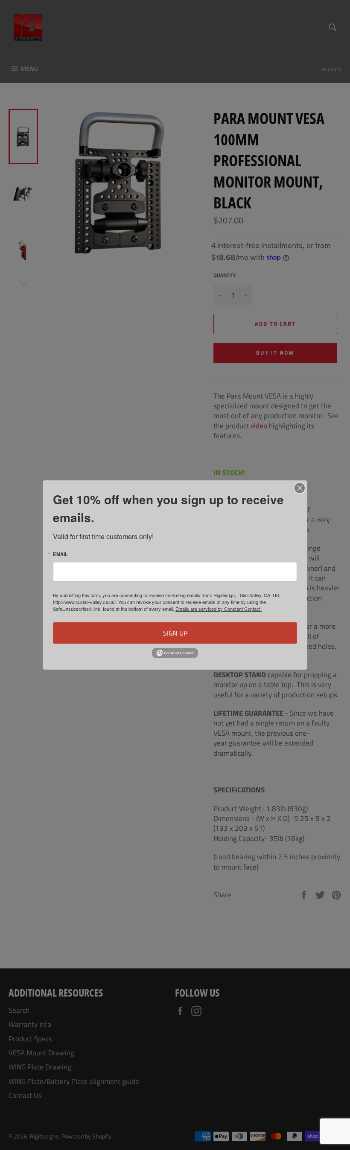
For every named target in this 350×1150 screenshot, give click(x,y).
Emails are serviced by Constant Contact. (218, 608)
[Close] (300, 488)
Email (60, 554)
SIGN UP (175, 633)
